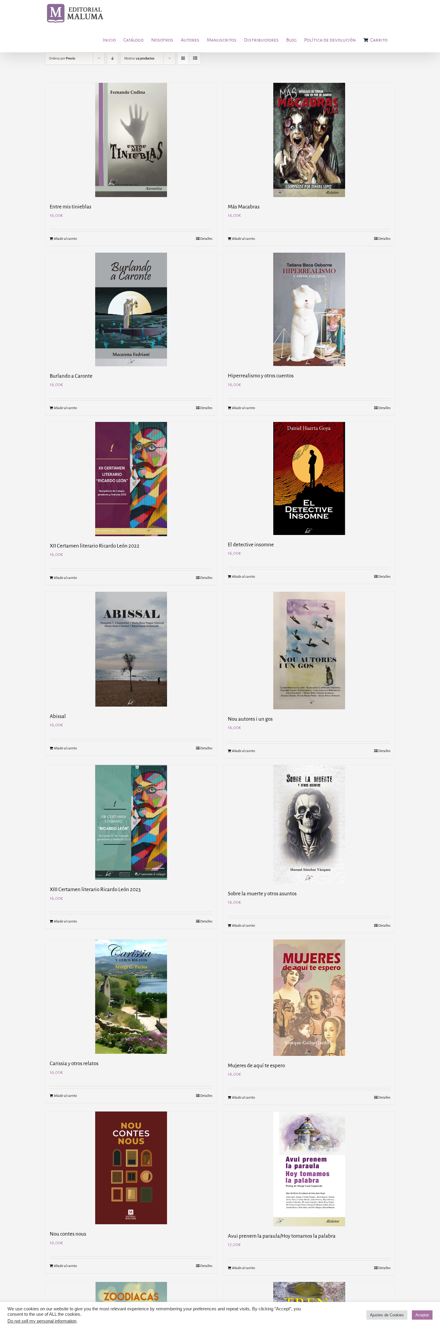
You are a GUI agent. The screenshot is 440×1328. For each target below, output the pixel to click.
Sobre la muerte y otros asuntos (262, 893)
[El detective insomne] (309, 478)
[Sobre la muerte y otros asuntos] (309, 824)
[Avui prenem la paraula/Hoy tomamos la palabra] (309, 1169)
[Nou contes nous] (131, 1168)
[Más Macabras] (309, 140)
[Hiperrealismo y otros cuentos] (309, 309)
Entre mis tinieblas (70, 207)
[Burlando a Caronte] (131, 309)
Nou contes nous (68, 1234)
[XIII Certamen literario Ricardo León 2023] (131, 822)
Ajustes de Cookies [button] (387, 1315)
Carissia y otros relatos (74, 1063)
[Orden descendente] (112, 58)
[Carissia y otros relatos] (131, 997)
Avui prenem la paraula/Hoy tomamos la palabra (282, 1236)
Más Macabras (244, 207)
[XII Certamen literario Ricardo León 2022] (131, 479)
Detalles (206, 238)
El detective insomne (251, 545)
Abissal (58, 716)
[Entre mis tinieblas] (131, 140)
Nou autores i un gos (250, 719)
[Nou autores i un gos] (309, 650)
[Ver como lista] (195, 58)
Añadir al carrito (65, 238)
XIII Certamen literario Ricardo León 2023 (95, 889)
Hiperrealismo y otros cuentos (261, 376)
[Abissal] (131, 649)
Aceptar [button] (422, 1315)
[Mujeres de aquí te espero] (309, 998)
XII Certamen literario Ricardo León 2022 (94, 546)
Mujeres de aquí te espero (256, 1065)
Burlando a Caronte (71, 376)
